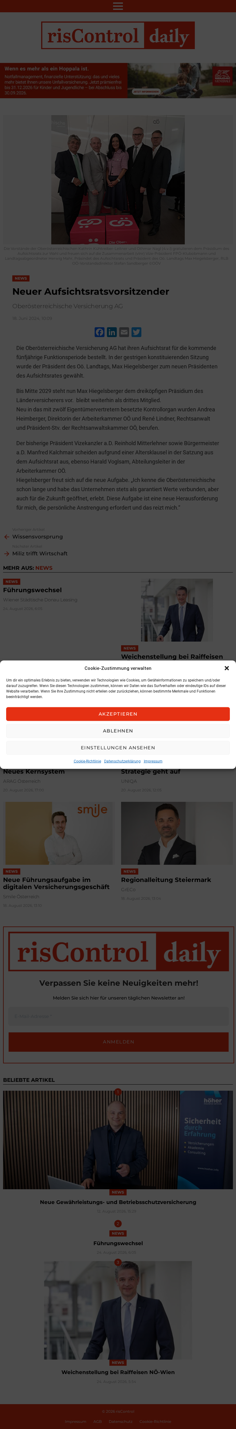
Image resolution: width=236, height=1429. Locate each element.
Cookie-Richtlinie (87, 761)
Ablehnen (118, 731)
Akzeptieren (118, 714)
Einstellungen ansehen (118, 748)
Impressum (153, 761)
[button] (227, 668)
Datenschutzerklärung (122, 761)
